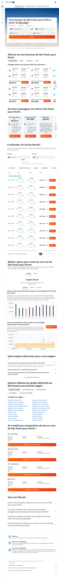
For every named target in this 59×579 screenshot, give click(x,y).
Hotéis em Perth (12, 412)
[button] (2, 2)
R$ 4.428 (23, 22)
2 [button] (43, 254)
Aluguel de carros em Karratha (15, 408)
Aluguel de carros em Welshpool (16, 410)
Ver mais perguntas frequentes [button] (32, 377)
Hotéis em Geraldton (37, 418)
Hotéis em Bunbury (37, 416)
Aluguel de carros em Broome (39, 400)
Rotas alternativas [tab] (41, 389)
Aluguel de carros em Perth (15, 400)
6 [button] (52, 254)
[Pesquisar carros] (2, 12)
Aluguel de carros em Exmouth (40, 402)
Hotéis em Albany (12, 414)
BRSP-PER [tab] (25, 287)
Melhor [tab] (21, 60)
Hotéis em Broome (12, 418)
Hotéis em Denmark (37, 420)
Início (8, 48)
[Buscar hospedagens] (2, 9)
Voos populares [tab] (13, 393)
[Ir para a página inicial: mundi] (10, 2)
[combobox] (29, 25)
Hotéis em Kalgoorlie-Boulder (15, 420)
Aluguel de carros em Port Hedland (41, 406)
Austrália (13, 48)
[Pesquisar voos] (2, 6)
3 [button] (46, 254)
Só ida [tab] (36, 60)
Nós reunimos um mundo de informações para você (23, 568)
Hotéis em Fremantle (13, 416)
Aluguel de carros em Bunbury (15, 404)
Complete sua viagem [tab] (14, 389)
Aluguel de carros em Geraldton (40, 404)
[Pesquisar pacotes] (2, 15)
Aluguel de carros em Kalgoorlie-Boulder (18, 406)
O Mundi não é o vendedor (16, 565)
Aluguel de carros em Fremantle (16, 402)
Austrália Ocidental (20, 48)
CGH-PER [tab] (35, 273)
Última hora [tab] (29, 60)
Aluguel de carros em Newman (40, 410)
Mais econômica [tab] (13, 60)
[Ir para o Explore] (2, 18)
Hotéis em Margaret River (38, 412)
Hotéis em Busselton (37, 414)
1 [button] (40, 254)
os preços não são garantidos (37, 561)
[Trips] (2, 22)
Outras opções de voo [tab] (28, 389)
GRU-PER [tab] (28, 273)
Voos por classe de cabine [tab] (26, 393)
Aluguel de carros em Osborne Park (41, 408)
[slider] (43, 164)
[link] (14, 136)
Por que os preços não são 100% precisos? (20, 570)
